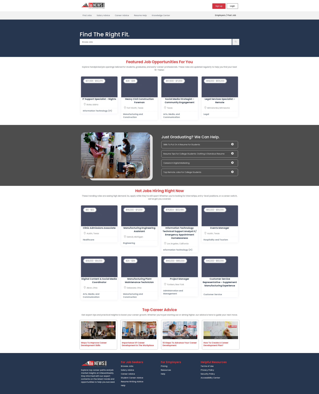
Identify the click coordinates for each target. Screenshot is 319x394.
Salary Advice (103, 15)
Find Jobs (87, 15)
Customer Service (212, 294)
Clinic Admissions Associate (99, 227)
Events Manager (219, 227)
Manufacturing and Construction (133, 116)
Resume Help (140, 15)
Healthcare (88, 239)
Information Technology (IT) (97, 110)
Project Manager (179, 278)
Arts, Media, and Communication (171, 116)
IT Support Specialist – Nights (99, 99)
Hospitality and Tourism (215, 239)
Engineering (129, 243)
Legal (206, 114)
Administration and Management (173, 292)
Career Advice (122, 15)
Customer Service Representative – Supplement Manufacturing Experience (220, 282)
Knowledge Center (161, 15)
